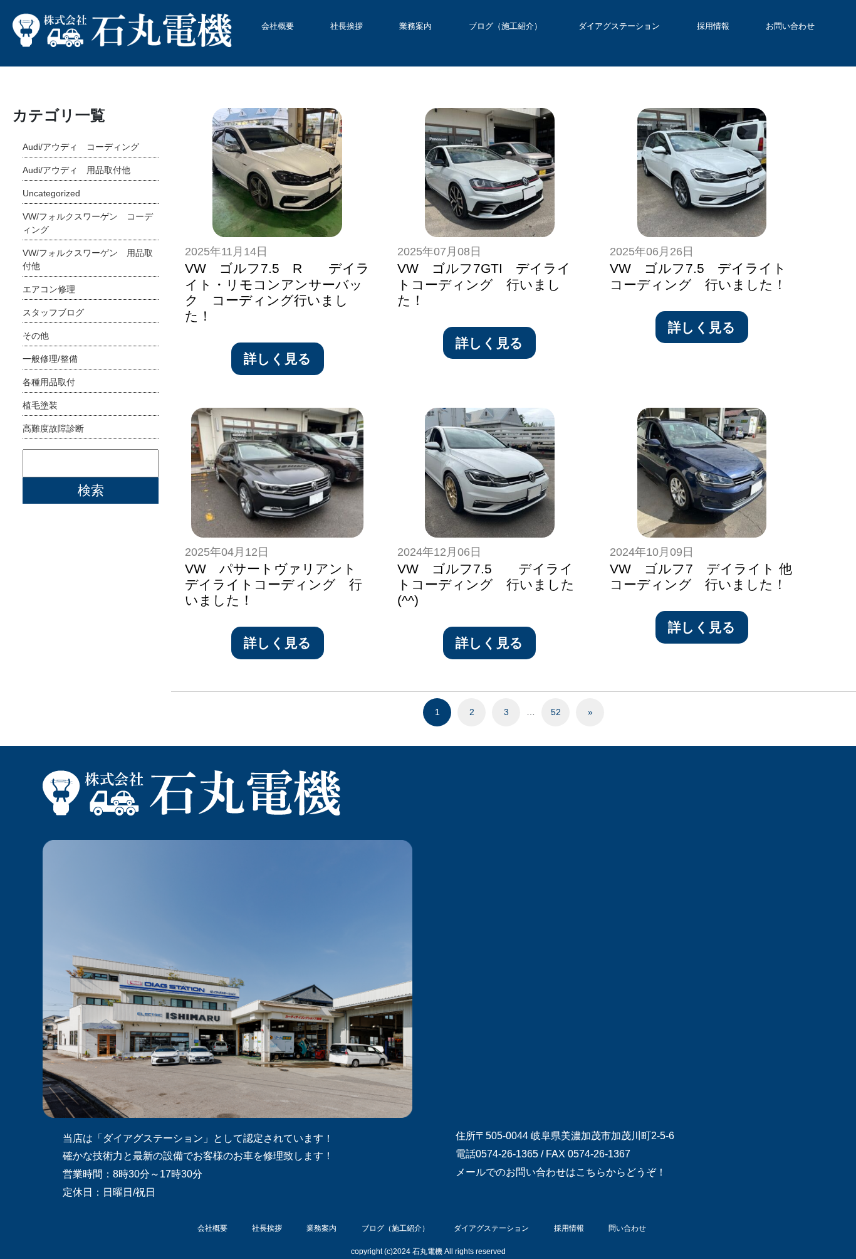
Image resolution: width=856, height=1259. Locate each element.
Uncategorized (51, 193)
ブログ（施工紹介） (505, 26)
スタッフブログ (53, 312)
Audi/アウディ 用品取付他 (76, 170)
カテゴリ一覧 (59, 115)
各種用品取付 (49, 382)
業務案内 (415, 26)
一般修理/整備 (50, 359)
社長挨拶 (346, 26)
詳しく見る (277, 358)
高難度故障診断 (53, 428)
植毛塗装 (40, 405)
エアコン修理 (49, 289)
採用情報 (713, 26)
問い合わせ (627, 1228)
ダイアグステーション (619, 26)
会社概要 (277, 26)
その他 (36, 336)
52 (556, 712)
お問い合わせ (790, 26)
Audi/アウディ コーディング (81, 147)
